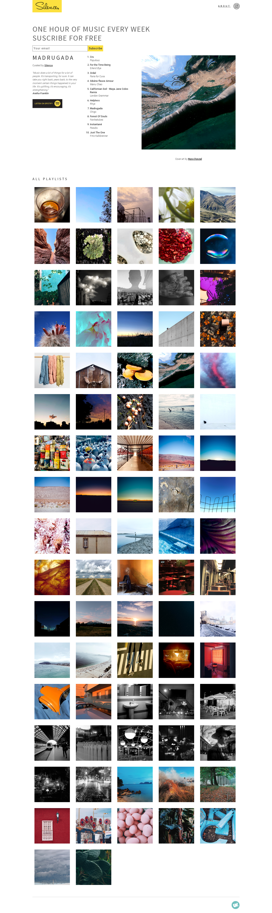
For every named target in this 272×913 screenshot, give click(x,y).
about (224, 6)
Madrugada (53, 57)
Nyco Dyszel (195, 159)
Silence (48, 65)
